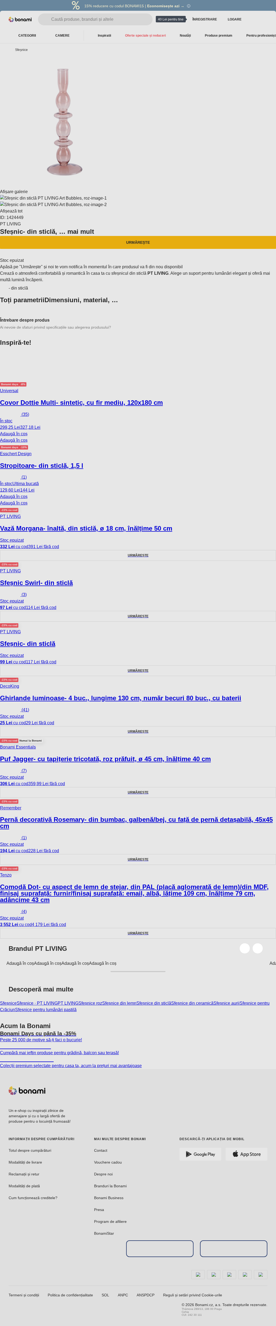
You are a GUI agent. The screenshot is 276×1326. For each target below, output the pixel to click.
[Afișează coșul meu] (264, 19)
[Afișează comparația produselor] (253, 19)
